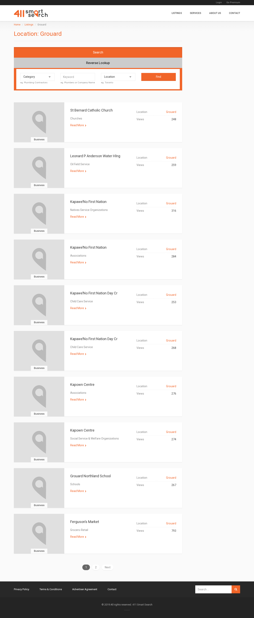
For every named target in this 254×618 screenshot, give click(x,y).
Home (17, 24)
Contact (234, 13)
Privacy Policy (21, 589)
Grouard (171, 112)
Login (219, 2)
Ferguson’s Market (84, 522)
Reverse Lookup (98, 63)
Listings (177, 13)
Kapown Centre (82, 384)
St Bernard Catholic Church (91, 110)
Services (195, 13)
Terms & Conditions (50, 589)
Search (98, 52)
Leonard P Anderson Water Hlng (95, 156)
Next (108, 567)
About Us (215, 13)
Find (158, 76)
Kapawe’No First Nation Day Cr (93, 293)
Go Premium (233, 2)
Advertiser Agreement (84, 589)
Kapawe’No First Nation (88, 202)
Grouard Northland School (90, 476)
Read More (77, 125)
